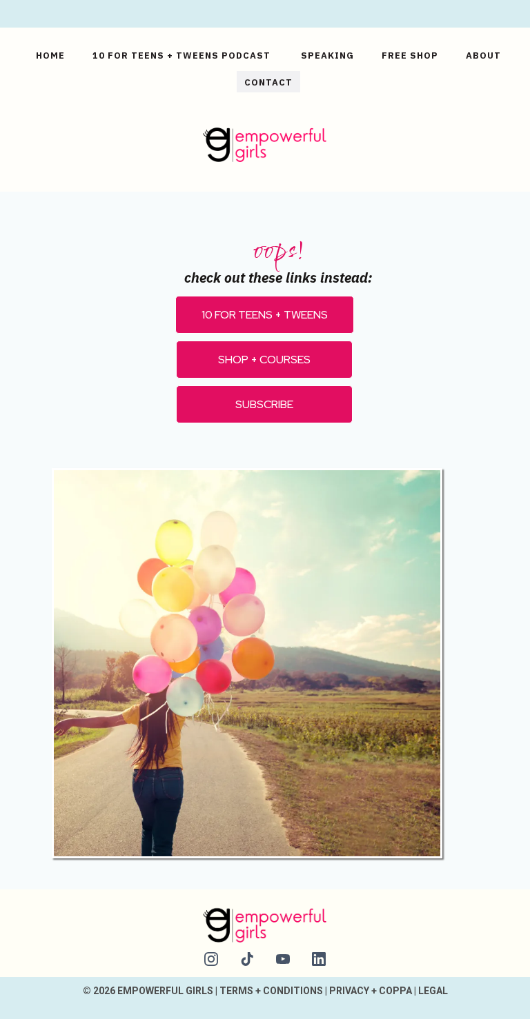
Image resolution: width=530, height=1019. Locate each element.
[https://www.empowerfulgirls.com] (265, 142)
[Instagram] (211, 959)
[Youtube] (283, 959)
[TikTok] (247, 959)
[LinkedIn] (319, 959)
